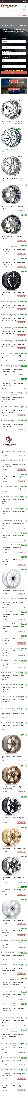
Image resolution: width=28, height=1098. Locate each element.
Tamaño (4, 38)
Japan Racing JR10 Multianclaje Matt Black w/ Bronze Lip (13, 306)
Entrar (24, 1)
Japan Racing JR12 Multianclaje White (13, 920)
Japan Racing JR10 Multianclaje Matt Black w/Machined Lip (13, 345)
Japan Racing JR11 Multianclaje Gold (13, 489)
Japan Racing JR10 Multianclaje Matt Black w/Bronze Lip (13, 332)
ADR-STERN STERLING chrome (12, 178)
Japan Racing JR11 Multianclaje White (13, 590)
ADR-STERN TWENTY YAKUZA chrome (12, 237)
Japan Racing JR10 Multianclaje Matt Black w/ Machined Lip (13, 319)
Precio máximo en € (6, 57)
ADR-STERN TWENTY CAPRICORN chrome (13, 207)
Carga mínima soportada (8, 63)
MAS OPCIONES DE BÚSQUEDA (14, 70)
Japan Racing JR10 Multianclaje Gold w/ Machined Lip (13, 250)
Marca (3, 44)
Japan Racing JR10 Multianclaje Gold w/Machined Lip (13, 263)
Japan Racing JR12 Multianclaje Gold (13, 848)
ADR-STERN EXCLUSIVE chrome (12, 121)
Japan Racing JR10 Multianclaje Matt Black (13, 293)
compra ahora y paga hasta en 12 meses (14, 90)
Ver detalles (17, 123)
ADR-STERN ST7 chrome (10, 150)
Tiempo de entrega (6, 51)
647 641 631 (24, 15)
